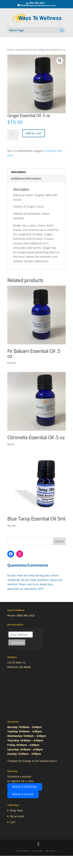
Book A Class (23, 794)
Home (10, 49)
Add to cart (33, 133)
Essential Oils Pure (26, 49)
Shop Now (16, 810)
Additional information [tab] (26, 178)
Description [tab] (18, 172)
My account (17, 816)
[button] (59, 60)
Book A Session (25, 786)
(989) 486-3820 (26, 615)
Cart (12, 822)
